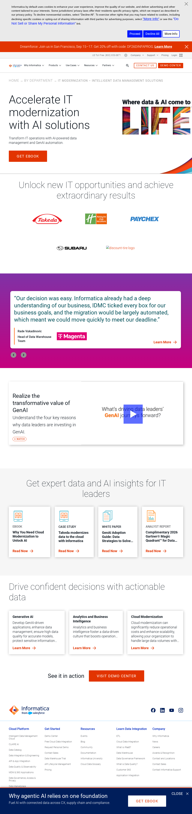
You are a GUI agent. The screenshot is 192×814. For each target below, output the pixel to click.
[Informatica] (15, 65)
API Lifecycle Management (58, 764)
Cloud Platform (19, 729)
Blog (83, 741)
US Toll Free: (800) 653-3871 (106, 55)
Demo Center (51, 736)
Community (87, 747)
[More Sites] (181, 55)
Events (84, 736)
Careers (156, 747)
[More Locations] (126, 55)
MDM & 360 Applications (21, 772)
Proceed (135, 34)
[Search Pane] (127, 65)
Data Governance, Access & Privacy (22, 779)
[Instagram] (180, 710)
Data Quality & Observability (22, 766)
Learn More (163, 47)
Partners (106, 65)
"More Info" (151, 19)
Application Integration (127, 775)
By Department (38, 80)
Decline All (152, 34)
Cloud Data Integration (127, 741)
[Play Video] (132, 413)
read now (20, 551)
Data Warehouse (124, 753)
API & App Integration (19, 761)
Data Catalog (15, 750)
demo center (170, 65)
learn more (22, 648)
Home (14, 80)
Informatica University (92, 758)
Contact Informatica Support (166, 769)
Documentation (88, 753)
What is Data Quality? (126, 764)
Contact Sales (51, 753)
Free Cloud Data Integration (58, 741)
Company (136, 55)
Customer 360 (123, 769)
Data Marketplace (17, 786)
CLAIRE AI (14, 744)
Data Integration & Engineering (24, 755)
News (155, 741)
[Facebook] (153, 710)
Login (174, 55)
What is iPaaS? (123, 747)
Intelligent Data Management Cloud (23, 737)
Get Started (52, 729)
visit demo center (116, 676)
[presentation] (13, 355)
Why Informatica (32, 65)
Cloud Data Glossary (91, 764)
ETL (118, 736)
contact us (145, 65)
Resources (89, 65)
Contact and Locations (163, 758)
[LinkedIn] (162, 710)
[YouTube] (171, 710)
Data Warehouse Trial (55, 758)
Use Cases (71, 65)
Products (53, 65)
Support (151, 55)
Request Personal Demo (57, 747)
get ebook (28, 156)
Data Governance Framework (130, 758)
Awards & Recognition (163, 753)
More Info (171, 34)
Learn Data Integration (131, 729)
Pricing (165, 55)
